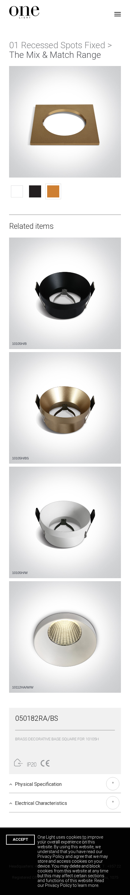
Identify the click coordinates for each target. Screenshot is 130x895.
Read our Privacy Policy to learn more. (70, 883)
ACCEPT (20, 839)
